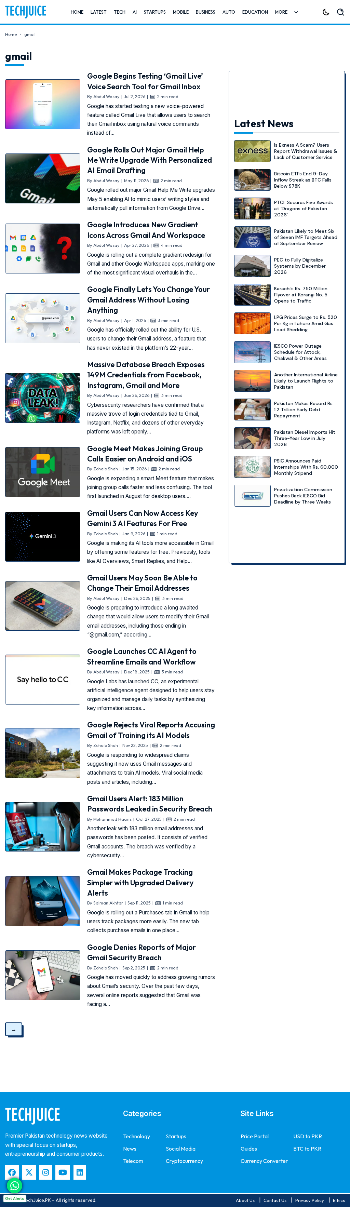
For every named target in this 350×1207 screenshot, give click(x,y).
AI (135, 12)
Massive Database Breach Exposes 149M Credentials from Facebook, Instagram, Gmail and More (146, 375)
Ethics (339, 1200)
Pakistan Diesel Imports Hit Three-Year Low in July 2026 (304, 438)
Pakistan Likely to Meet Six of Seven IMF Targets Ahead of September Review (305, 237)
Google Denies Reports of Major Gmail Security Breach (141, 952)
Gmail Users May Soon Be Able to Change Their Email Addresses (142, 583)
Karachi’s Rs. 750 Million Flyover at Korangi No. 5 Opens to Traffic (300, 294)
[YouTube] (62, 1172)
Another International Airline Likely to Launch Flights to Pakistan (306, 381)
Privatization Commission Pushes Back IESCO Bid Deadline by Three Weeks (303, 495)
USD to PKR (307, 1136)
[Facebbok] (12, 1172)
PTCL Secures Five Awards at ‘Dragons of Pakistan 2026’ (303, 208)
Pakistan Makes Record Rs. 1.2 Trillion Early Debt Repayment (304, 409)
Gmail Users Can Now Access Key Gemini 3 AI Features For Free (142, 518)
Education (255, 12)
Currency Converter (264, 1160)
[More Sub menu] (296, 12)
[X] (29, 1172)
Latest (99, 12)
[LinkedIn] (79, 1172)
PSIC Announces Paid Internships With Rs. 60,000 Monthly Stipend (306, 467)
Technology (136, 1136)
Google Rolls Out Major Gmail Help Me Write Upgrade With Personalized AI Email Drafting (149, 160)
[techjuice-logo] (25, 12)
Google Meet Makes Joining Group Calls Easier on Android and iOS (145, 454)
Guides (249, 1148)
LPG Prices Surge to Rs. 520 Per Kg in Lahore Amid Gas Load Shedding (305, 323)
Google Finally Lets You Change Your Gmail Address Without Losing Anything (148, 299)
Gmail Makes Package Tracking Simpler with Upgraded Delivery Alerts (140, 882)
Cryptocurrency (184, 1160)
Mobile (181, 12)
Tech (119, 12)
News (129, 1148)
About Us (245, 1200)
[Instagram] (45, 1172)
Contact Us (275, 1200)
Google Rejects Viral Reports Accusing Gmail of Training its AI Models (151, 730)
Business (205, 12)
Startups (155, 12)
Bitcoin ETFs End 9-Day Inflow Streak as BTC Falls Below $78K (303, 180)
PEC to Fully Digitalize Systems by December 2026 (300, 266)
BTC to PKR (307, 1148)
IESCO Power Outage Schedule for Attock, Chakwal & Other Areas (300, 352)
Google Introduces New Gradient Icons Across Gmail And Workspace (146, 230)
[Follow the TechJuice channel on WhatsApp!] (14, 1185)
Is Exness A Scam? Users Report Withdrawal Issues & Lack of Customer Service (305, 151)
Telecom (133, 1160)
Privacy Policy (309, 1200)
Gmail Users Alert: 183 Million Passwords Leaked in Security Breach (149, 804)
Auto (229, 12)
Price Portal (255, 1136)
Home (77, 12)
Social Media (181, 1148)
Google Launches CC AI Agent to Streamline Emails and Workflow (142, 656)
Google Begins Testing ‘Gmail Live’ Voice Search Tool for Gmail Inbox (145, 81)
